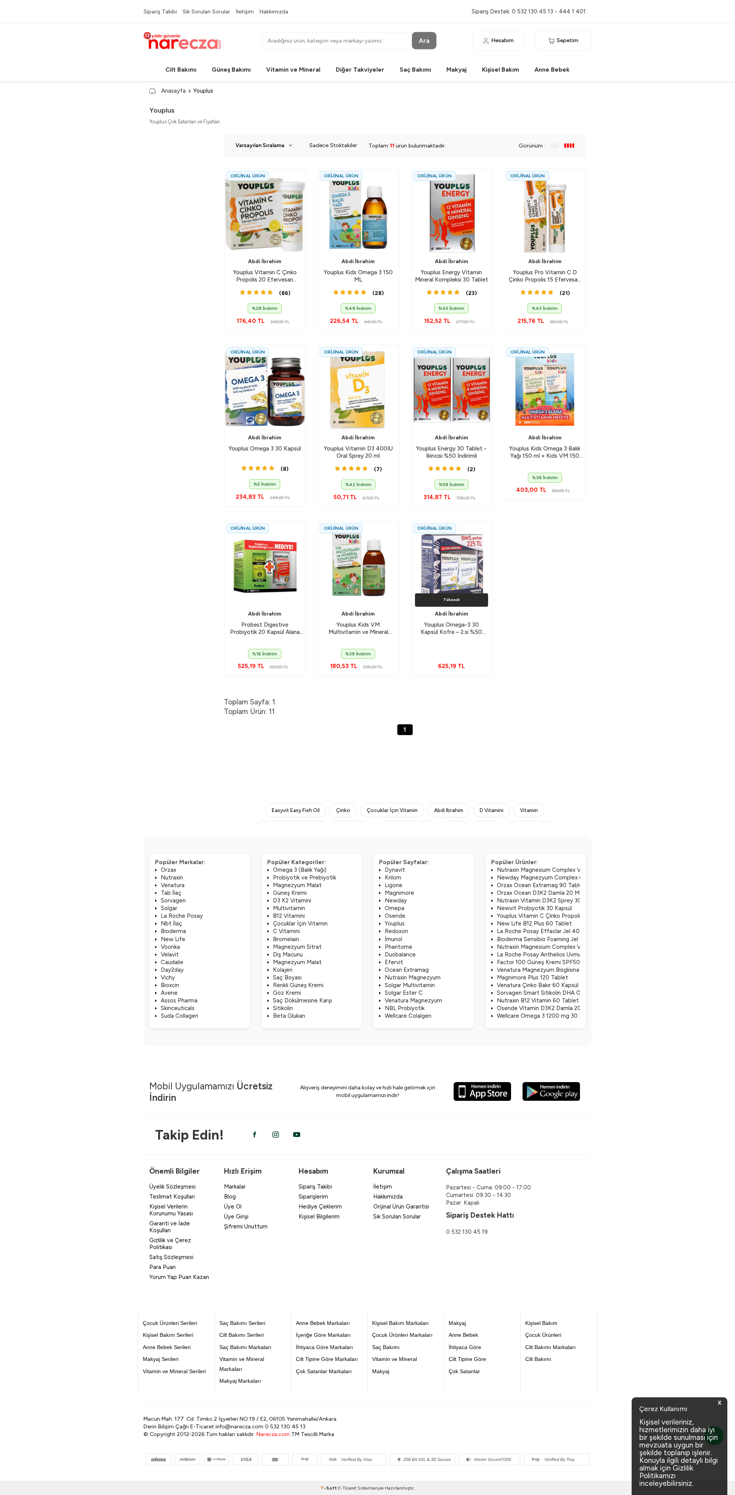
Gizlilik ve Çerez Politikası (170, 1244)
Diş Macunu (288, 954)
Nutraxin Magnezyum (413, 977)
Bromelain (286, 939)
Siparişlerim (313, 1196)
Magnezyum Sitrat (297, 946)
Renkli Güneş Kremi (298, 985)
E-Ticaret (347, 1488)
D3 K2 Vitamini (292, 900)
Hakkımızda (274, 11)
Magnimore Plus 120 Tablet (532, 977)
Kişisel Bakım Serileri (168, 1335)
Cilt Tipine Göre (467, 1359)
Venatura (173, 885)
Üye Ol (233, 1206)
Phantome (398, 946)
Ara (424, 40)
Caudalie (172, 962)
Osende (395, 915)
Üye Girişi (236, 1216)
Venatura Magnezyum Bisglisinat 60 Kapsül (553, 969)
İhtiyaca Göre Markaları (324, 1347)
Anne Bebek (552, 69)
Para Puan (162, 1267)
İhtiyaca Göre (465, 1347)
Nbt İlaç (171, 923)
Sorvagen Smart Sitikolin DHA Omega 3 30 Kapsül (562, 992)
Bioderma (173, 931)
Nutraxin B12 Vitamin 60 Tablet (538, 1000)
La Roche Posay (182, 915)
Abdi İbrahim (264, 261)
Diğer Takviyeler (360, 69)
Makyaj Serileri (160, 1359)
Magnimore (399, 892)
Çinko (343, 810)
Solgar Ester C (404, 992)
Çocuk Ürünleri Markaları (402, 1335)
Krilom (393, 877)
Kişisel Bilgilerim (319, 1216)
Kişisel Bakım (500, 69)
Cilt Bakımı (180, 69)
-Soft (329, 1488)
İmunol (393, 939)
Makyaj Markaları (240, 1381)
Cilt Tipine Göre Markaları (327, 1359)
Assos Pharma (179, 1000)
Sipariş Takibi (160, 11)
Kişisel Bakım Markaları (400, 1323)
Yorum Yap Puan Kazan (179, 1277)
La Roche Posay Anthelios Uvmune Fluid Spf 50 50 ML (568, 954)
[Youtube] (296, 1134)
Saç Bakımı (415, 69)
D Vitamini (491, 810)
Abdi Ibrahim (448, 810)
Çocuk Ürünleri (543, 1335)
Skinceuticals (177, 1008)
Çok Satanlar (464, 1371)
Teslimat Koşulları (172, 1196)
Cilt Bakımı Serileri (241, 1335)
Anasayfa (173, 90)
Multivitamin (289, 908)
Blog (230, 1196)
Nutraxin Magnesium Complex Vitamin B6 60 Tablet (565, 869)
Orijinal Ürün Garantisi (401, 1206)
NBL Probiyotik (405, 1008)
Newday (396, 900)
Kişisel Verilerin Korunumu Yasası (171, 1210)
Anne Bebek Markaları (323, 1323)
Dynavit (395, 869)
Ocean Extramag (407, 969)
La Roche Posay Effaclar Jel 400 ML (545, 931)
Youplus (395, 923)
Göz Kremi (287, 992)
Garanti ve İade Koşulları (169, 1227)
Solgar (169, 908)
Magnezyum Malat (297, 885)
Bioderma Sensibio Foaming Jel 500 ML (548, 939)
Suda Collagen (179, 1015)
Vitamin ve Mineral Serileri (174, 1371)
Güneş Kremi (290, 892)
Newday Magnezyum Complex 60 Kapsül (551, 877)
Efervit (394, 962)
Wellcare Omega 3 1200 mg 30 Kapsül (546, 1015)
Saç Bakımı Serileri (242, 1323)
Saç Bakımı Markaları (245, 1347)
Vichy (168, 977)
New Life (173, 939)
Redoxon (396, 931)
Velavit (170, 954)
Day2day (172, 969)
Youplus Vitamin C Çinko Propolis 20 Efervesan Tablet (567, 915)
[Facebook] (254, 1134)
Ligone (393, 885)
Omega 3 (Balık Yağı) (300, 869)
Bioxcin (170, 985)
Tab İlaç (171, 892)
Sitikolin (283, 1008)
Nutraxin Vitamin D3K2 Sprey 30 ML (544, 900)
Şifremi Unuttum (246, 1226)
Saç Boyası (287, 977)
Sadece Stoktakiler (333, 145)
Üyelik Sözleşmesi (172, 1186)
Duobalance (400, 954)
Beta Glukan (289, 1015)
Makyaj (456, 69)
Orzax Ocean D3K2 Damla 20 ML (540, 892)
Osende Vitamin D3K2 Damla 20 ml (543, 1008)
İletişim (245, 11)
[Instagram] (275, 1134)
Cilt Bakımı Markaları (550, 1347)
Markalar (235, 1186)
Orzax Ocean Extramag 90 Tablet (541, 885)
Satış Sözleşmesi (171, 1257)
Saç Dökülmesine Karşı (302, 1000)
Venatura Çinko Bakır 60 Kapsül (537, 985)
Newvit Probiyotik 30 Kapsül (534, 908)
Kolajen (282, 969)
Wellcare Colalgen (408, 1015)
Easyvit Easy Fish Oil (296, 810)
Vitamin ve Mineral (293, 69)
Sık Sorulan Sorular (206, 11)
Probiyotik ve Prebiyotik (304, 877)
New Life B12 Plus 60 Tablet (534, 923)
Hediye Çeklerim (320, 1206)
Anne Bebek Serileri (167, 1347)
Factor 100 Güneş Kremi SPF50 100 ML (549, 962)
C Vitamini (286, 931)
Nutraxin (172, 877)
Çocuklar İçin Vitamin (392, 810)
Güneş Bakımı (231, 69)
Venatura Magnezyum (413, 1000)
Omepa (394, 908)
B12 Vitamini (289, 915)
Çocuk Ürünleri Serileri (170, 1323)
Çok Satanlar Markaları (324, 1371)
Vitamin (529, 810)
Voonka (170, 946)
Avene (169, 992)
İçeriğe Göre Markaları (323, 1335)
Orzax (168, 869)
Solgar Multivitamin (410, 985)
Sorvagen (173, 900)
